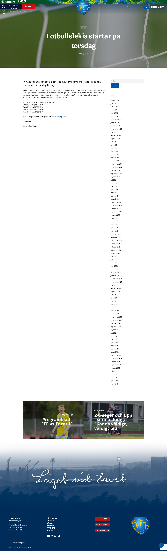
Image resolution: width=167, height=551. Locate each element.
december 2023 (116, 202)
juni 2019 (114, 374)
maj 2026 (114, 110)
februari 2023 (115, 234)
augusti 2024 (115, 177)
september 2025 (116, 135)
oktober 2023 (115, 209)
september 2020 (116, 327)
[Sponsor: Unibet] (22, 3)
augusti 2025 (115, 139)
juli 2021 (114, 295)
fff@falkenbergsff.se (58, 117)
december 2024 (116, 164)
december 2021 (116, 279)
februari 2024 (115, 196)
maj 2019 (114, 378)
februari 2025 (115, 158)
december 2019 (116, 355)
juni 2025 (114, 145)
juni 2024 (114, 183)
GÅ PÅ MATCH (52, 518)
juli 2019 (114, 371)
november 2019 (116, 358)
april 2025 (114, 151)
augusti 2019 (115, 368)
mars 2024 (114, 193)
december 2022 (116, 240)
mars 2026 (114, 116)
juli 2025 (114, 142)
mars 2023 (114, 231)
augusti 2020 (115, 330)
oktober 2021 (115, 285)
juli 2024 (114, 180)
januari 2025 (115, 161)
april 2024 (114, 189)
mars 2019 (114, 384)
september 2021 (116, 288)
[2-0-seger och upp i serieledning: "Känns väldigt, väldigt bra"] (114, 420)
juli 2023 (114, 218)
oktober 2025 (115, 132)
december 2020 (116, 317)
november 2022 (116, 244)
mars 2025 (114, 154)
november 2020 (116, 320)
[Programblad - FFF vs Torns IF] (53, 420)
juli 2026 (114, 103)
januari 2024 (115, 199)
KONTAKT (50, 530)
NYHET (83, 28)
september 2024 (116, 174)
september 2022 (116, 250)
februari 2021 (115, 311)
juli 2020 (114, 333)
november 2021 (116, 282)
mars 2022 (114, 269)
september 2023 (116, 212)
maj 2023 (114, 225)
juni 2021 (114, 298)
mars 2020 (114, 346)
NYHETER (50, 526)
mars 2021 (114, 307)
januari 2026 (115, 123)
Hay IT (30, 547)
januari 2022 (115, 276)
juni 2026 (114, 107)
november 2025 (116, 129)
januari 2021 (115, 314)
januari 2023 (115, 237)
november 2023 (116, 205)
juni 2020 (114, 336)
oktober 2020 (115, 323)
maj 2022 (114, 263)
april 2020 (114, 342)
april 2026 (114, 113)
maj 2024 (114, 186)
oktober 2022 (115, 247)
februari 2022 (115, 272)
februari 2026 (115, 119)
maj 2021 (114, 301)
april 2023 (114, 228)
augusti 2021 (115, 291)
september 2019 (116, 365)
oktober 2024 (115, 170)
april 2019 (114, 381)
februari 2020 (115, 349)
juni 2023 (114, 221)
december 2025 (116, 126)
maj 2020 (114, 339)
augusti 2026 (115, 100)
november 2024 (116, 167)
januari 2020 (115, 352)
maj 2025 (114, 148)
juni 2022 (114, 260)
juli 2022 (114, 256)
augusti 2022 (115, 253)
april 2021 (114, 304)
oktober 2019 (115, 362)
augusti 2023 (115, 215)
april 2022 (114, 266)
